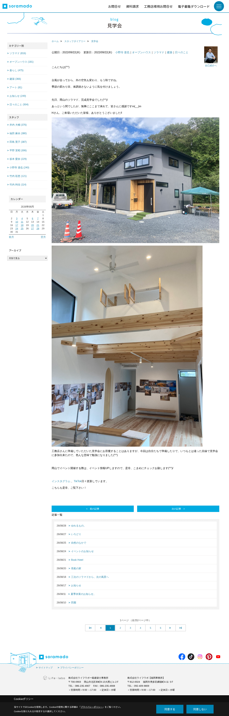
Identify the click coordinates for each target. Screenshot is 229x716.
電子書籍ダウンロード (194, 6)
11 (22, 221)
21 (38, 225)
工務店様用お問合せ (158, 6)
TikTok (77, 481)
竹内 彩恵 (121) (18, 176)
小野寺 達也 (122, 52)
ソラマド (159, 52)
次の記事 (176, 508)
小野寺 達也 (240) (19, 167)
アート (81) (16, 87)
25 (22, 228)
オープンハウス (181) (22, 61)
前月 (11, 237)
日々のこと (181, 52)
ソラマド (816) (18, 53)
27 (32, 228)
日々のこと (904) (19, 104)
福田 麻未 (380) (18, 133)
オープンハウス (141, 52)
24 (16, 228)
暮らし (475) (16, 70)
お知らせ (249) (18, 95)
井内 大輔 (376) (18, 124)
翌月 (43, 237)
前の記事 (94, 508)
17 (16, 225)
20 (32, 225)
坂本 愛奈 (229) (18, 158)
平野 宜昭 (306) (18, 150)
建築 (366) (15, 78)
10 (16, 221)
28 (38, 228)
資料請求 (132, 6)
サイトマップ (46, 667)
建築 (169, 52)
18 (22, 225)
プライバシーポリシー (72, 667)
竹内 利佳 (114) (18, 184)
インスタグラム (61, 481)
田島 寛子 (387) (18, 141)
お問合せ (114, 6)
